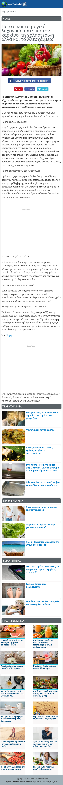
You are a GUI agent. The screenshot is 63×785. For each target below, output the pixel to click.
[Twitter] (43, 89)
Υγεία (12, 11)
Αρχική (4, 11)
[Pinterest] (18, 89)
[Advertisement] (26, 230)
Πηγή (9, 335)
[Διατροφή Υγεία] (13, 6)
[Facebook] (31, 80)
